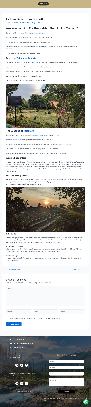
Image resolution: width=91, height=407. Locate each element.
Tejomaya (37, 62)
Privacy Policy (20, 389)
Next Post (77, 269)
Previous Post (15, 269)
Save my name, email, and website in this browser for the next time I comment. (35, 318)
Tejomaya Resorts (39, 33)
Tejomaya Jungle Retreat (14, 140)
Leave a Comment (12, 23)
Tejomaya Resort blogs (23, 391)
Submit (66, 392)
